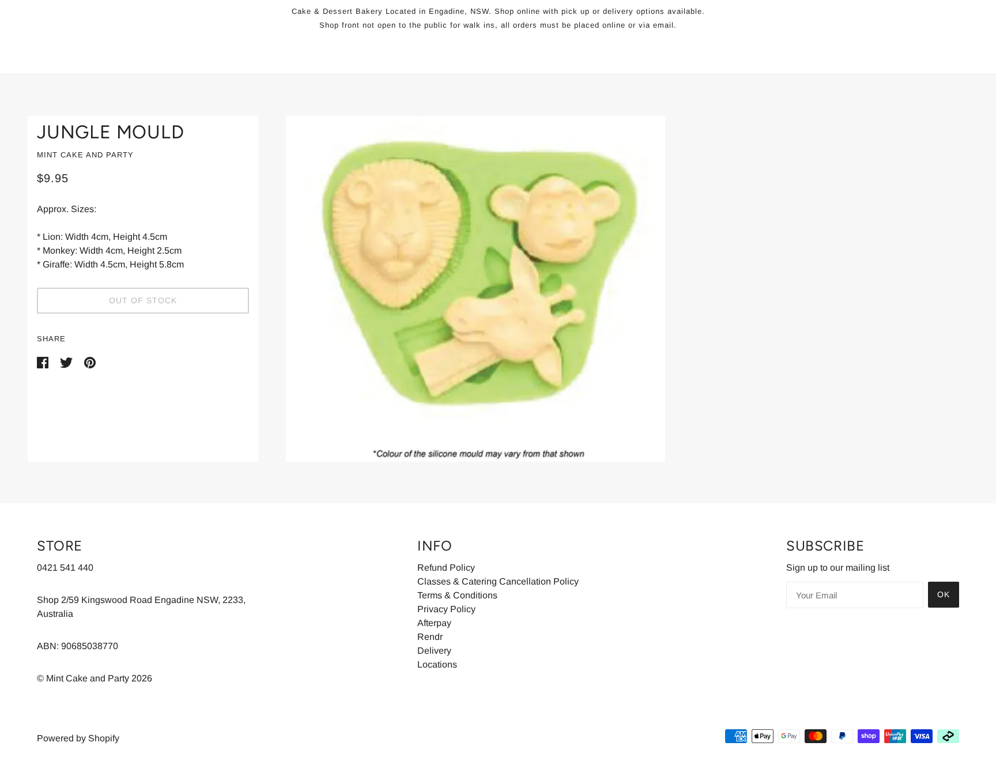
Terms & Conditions (457, 595)
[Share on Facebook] (43, 361)
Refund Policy (446, 567)
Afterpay (434, 623)
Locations (437, 664)
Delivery (434, 650)
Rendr (430, 637)
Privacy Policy (446, 609)
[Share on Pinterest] (90, 361)
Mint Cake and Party (85, 154)
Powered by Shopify (78, 738)
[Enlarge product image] (613, 289)
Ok (943, 594)
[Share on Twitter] (67, 361)
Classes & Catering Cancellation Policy (498, 581)
